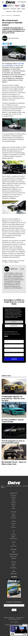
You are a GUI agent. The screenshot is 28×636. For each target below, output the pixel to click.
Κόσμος (13, 500)
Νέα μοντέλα (17, 15)
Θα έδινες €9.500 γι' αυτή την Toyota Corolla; (13, 421)
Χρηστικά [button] (13, 561)
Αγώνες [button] (14, 521)
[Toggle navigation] (3, 2)
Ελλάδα (13, 499)
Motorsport (13, 527)
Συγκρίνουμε (13, 517)
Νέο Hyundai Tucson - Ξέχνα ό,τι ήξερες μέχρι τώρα (14, 463)
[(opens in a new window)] (19, 2)
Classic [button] (14, 542)
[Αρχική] (10, 2)
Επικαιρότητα (6, 8)
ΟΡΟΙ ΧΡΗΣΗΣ (19, 617)
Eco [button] (14, 530)
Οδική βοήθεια (13, 567)
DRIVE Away (9, 11)
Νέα (13, 532)
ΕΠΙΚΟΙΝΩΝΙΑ (18, 486)
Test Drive (13, 8)
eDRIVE (14, 11)
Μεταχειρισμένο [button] (13, 554)
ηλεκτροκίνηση (14, 262)
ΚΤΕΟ (13, 565)
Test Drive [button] (14, 511)
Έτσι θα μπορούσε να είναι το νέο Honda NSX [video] (13, 442)
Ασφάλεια (13, 504)
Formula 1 (13, 523)
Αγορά (13, 506)
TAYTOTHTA (25, 486)
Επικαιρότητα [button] (13, 493)
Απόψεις (13, 508)
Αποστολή (13, 515)
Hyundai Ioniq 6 (13, 260)
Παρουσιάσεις (13, 546)
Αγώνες (18, 8)
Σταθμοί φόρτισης (13, 538)
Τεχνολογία (13, 502)
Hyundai (5, 260)
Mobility (13, 536)
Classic (23, 8)
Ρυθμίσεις (14, 321)
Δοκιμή (13, 514)
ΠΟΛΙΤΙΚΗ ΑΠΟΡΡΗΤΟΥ (14, 619)
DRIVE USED (19, 11)
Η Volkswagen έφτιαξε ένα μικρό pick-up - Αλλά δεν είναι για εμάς (13, 398)
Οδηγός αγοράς (13, 556)
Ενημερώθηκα (14, 325)
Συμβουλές (13, 558)
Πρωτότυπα (13, 497)
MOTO (13, 552)
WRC (13, 525)
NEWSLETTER (10, 486)
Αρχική (3, 15)
